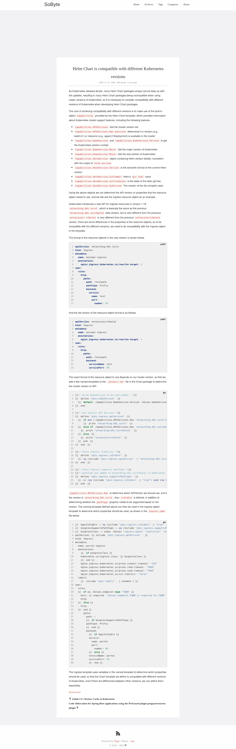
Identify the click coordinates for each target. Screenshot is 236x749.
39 (72, 659)
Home (136, 4)
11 (72, 282)
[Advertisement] (118, 29)
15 (72, 296)
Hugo (116, 741)
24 (72, 476)
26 (72, 483)
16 (72, 300)
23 (72, 473)
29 (72, 623)
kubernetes (75, 692)
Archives (148, 4)
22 (72, 469)
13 (72, 289)
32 (72, 634)
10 (72, 278)
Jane (132, 741)
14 (72, 292)
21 (72, 466)
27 (72, 616)
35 (72, 645)
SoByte (52, 4)
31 (72, 631)
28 (72, 620)
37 (72, 652)
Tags (160, 4)
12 (72, 285)
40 (72, 662)
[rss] (118, 734)
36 (72, 648)
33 (72, 638)
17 (72, 303)
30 (72, 627)
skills (113, 82)
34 (72, 641)
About (186, 4)
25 (72, 480)
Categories (173, 4)
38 (72, 655)
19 (72, 459)
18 (72, 455)
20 (72, 462)
